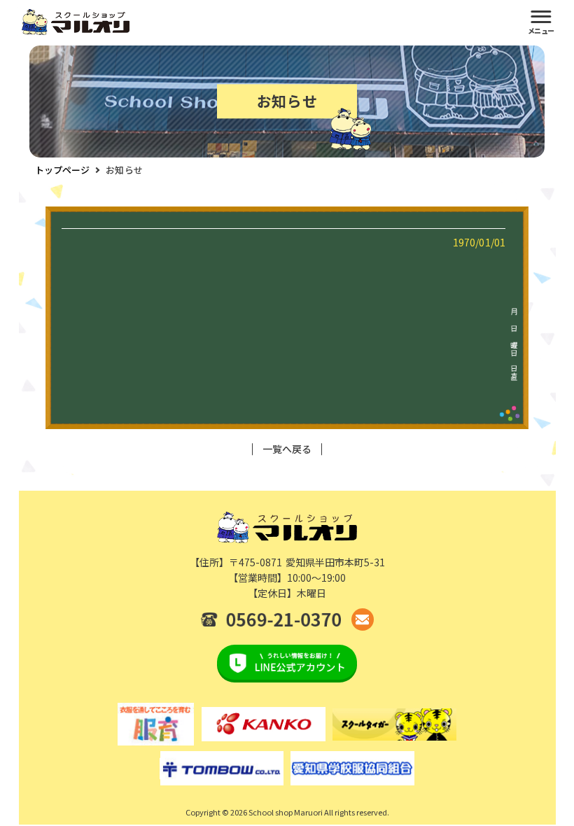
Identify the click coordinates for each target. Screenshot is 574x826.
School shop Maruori (285, 812)
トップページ (62, 170)
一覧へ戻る (287, 449)
